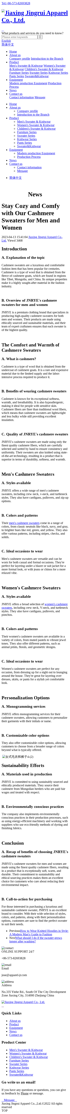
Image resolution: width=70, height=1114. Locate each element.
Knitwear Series (58, 72)
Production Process (29, 156)
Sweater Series (39, 72)
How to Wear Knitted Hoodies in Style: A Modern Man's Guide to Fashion (38, 932)
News (13, 90)
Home (13, 51)
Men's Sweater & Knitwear (26, 65)
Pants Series (16, 76)
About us (15, 55)
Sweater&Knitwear (37, 76)
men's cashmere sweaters (24, 523)
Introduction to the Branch (47, 58)
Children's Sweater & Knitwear (44, 69)
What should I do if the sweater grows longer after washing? (35, 939)
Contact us (15, 93)
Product (14, 62)
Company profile (19, 58)
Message (40, 97)
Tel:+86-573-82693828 (16, 3)
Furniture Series (19, 72)
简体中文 (8, 44)
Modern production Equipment (28, 83)
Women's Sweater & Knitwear (35, 125)
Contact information (21, 97)
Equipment (16, 79)
